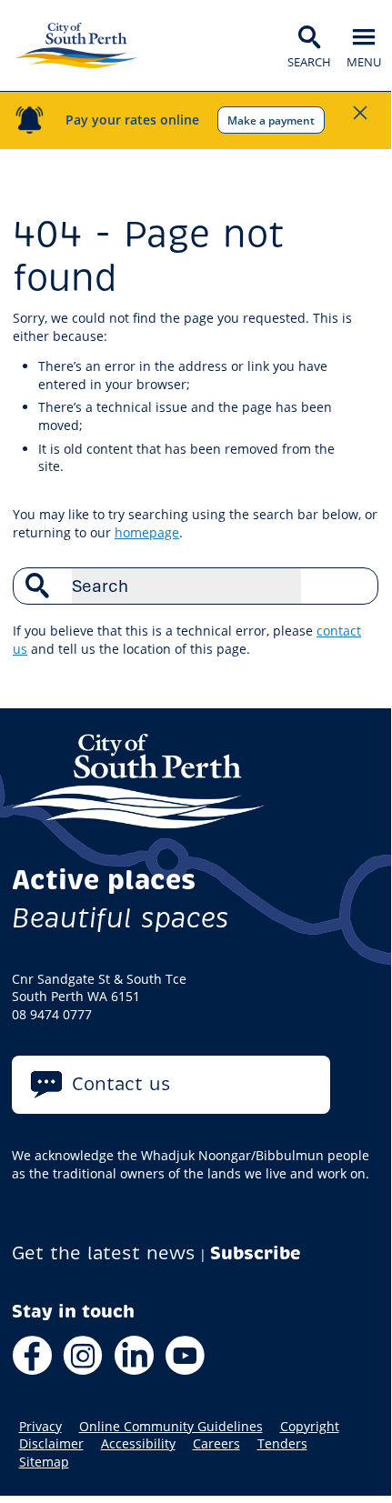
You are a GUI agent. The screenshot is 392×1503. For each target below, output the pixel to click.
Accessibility (138, 1444)
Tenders (282, 1444)
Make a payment (271, 120)
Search (355, 585)
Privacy (40, 1426)
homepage (147, 532)
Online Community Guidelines (171, 1426)
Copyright (309, 1426)
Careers (216, 1444)
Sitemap (44, 1462)
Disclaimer (51, 1444)
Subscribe (255, 1253)
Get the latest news (104, 1253)
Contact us (121, 1084)
